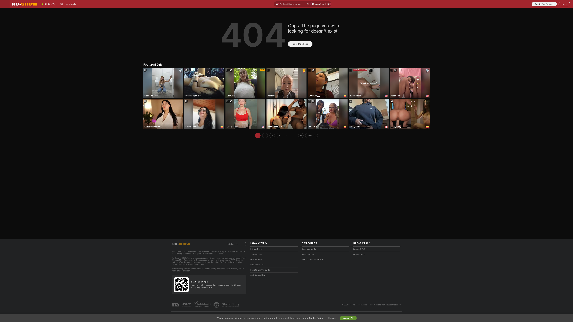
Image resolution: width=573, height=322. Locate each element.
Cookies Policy (257, 265)
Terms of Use (256, 254)
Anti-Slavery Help (257, 275)
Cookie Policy (316, 318)
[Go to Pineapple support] (217, 305)
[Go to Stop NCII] (231, 305)
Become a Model (309, 249)
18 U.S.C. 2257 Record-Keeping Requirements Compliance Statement (371, 305)
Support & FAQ (359, 249)
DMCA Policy (256, 259)
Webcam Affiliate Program (313, 259)
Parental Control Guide (260, 270)
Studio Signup (308, 254)
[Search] (308, 4)
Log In (564, 4)
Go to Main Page (300, 44)
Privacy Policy (256, 249)
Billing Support (359, 254)
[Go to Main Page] (24, 4)
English (234, 244)
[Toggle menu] (5, 4)
